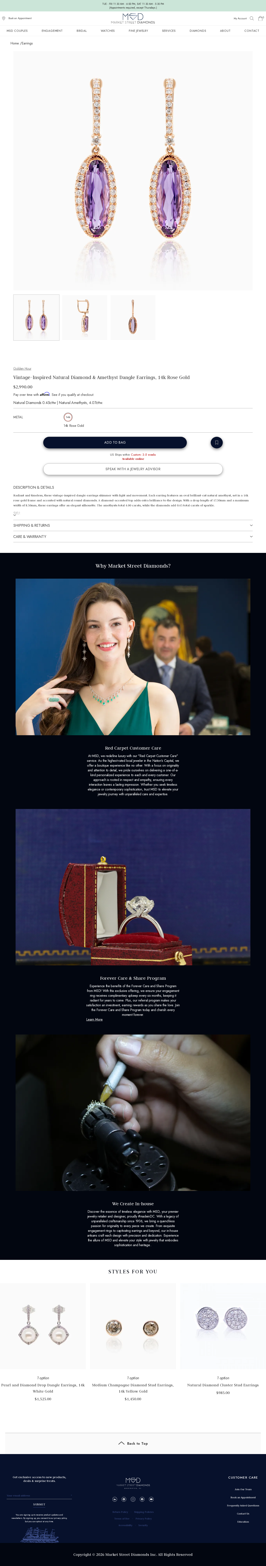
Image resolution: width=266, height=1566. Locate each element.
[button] (36, 318)
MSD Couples (17, 31)
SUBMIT (39, 1504)
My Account (240, 18)
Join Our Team (243, 1489)
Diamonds (198, 31)
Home (14, 43)
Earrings (27, 43)
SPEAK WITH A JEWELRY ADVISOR (133, 469)
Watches (108, 31)
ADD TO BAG (115, 442)
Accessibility (125, 1525)
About (225, 31)
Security (143, 1525)
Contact (251, 31)
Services (169, 31)
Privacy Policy (143, 1518)
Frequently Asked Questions (243, 1505)
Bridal (82, 31)
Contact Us (243, 1513)
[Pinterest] (124, 1499)
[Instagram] (133, 1499)
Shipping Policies (144, 1511)
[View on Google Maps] (3, 18)
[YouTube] (151, 1499)
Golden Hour (22, 368)
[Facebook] (142, 1499)
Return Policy (120, 1511)
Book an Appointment (20, 18)
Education (243, 1521)
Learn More (94, 1019)
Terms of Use (121, 1518)
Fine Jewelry (138, 31)
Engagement (52, 31)
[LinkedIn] (114, 1499)
